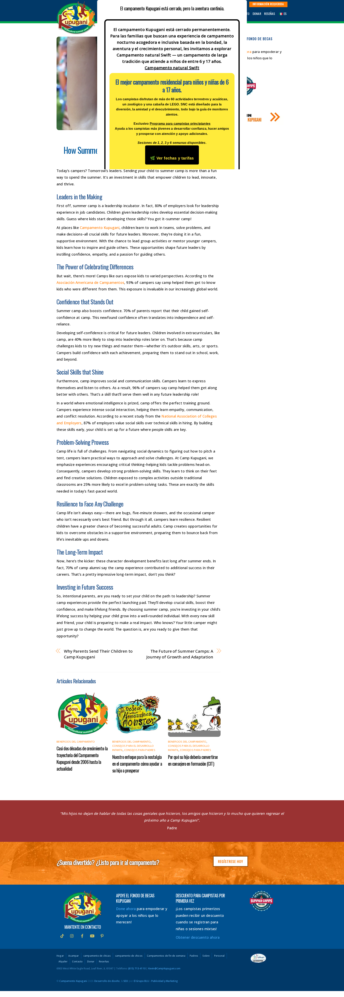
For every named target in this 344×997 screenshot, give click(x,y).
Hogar (60, 955)
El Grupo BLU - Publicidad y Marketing (156, 981)
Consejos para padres (139, 750)
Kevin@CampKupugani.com (164, 968)
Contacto (77, 961)
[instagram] (72, 935)
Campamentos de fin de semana (166, 955)
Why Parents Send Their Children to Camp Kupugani (98, 654)
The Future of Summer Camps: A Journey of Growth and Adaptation (179, 654)
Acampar (73, 955)
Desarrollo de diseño (107, 981)
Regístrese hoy (230, 861)
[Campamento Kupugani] (76, 32)
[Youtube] (92, 935)
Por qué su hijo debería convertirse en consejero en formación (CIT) (193, 760)
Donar (257, 13)
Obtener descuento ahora (198, 937)
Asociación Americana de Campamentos (90, 282)
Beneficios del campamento (76, 741)
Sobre (206, 955)
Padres (194, 955)
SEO (125, 981)
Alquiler (63, 961)
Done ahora (126, 908)
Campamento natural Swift (172, 67)
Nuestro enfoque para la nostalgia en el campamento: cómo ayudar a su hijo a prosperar (137, 764)
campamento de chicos (129, 955)
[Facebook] (82, 935)
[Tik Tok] (62, 935)
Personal (219, 955)
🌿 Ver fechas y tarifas (172, 158)
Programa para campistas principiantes (180, 123)
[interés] (102, 935)
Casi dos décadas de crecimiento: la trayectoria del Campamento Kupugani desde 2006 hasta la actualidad (82, 758)
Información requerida (268, 4)
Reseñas (269, 13)
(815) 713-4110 (137, 968)
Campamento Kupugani (99, 227)
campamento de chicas (97, 955)
